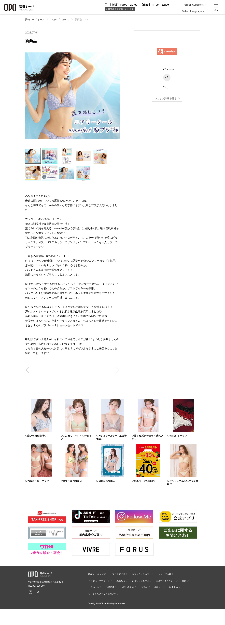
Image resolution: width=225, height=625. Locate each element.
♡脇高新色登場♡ (105, 480)
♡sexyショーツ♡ (177, 435)
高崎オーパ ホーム (34, 19)
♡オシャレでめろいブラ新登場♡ (182, 482)
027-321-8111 (39, 585)
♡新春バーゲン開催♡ (144, 480)
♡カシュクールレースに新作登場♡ (111, 437)
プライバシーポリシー (151, 587)
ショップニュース (59, 19)
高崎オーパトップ (96, 574)
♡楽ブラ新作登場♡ (71, 480)
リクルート (93, 587)
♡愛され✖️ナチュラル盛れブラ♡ (147, 437)
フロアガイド (118, 574)
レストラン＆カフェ (141, 574)
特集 (184, 580)
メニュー (216, 10)
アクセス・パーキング (99, 580)
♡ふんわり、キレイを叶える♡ (76, 437)
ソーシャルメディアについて (102, 593)
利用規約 (173, 587)
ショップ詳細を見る (166, 98)
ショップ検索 (164, 574)
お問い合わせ (127, 587)
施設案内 (120, 580)
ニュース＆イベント (165, 580)
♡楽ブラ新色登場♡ (36, 435)
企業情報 (110, 587)
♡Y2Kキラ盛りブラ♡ (37, 480)
